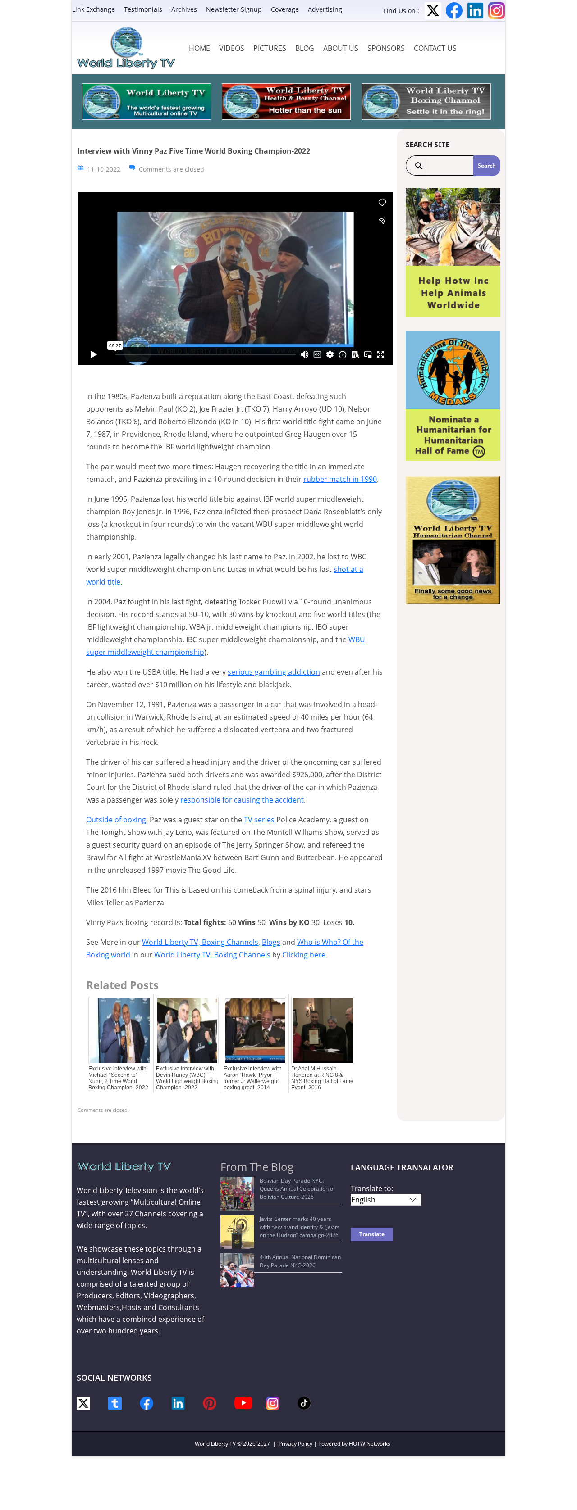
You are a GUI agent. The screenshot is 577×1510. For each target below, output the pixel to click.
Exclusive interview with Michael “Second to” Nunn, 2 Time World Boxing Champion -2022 (118, 1078)
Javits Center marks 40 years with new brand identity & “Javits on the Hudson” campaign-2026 (299, 1227)
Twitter (433, 10)
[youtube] (243, 1402)
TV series (259, 820)
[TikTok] (304, 1402)
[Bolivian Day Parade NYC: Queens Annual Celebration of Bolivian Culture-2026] (237, 1194)
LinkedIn (475, 10)
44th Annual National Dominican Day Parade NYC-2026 (300, 1261)
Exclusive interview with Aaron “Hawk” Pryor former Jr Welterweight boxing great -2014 (253, 1078)
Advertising (325, 9)
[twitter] (83, 1402)
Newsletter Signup (234, 9)
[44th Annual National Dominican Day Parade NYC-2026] (237, 1270)
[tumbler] (115, 1402)
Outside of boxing (116, 820)
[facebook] (146, 1402)
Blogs (271, 942)
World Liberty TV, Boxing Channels (200, 942)
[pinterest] (209, 1402)
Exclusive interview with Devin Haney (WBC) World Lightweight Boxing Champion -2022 (187, 1078)
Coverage (285, 9)
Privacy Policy (295, 1443)
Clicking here (303, 955)
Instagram (496, 10)
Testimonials (143, 9)
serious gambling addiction (274, 672)
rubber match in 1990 (340, 479)
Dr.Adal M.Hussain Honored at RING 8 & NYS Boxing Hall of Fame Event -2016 (322, 1078)
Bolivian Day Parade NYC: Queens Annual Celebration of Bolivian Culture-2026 (297, 1189)
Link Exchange (93, 9)
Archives (184, 9)
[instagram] (272, 1402)
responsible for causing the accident (242, 800)
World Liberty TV (215, 1443)
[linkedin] (178, 1402)
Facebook (454, 10)
